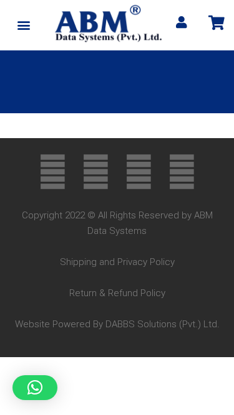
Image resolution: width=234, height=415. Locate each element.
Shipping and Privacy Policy (117, 262)
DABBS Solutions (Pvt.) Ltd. (162, 324)
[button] (23, 25)
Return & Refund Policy (117, 293)
